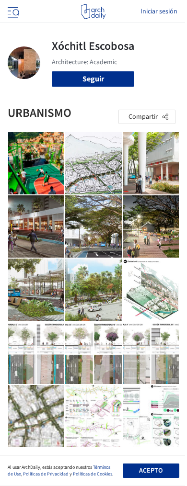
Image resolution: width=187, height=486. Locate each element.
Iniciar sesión (158, 11)
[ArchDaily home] (93, 11)
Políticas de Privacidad (46, 474)
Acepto (151, 470)
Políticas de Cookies (92, 474)
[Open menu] (12, 11)
